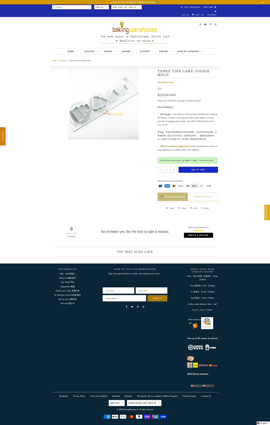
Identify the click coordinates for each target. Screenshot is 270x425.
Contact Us (206, 396)
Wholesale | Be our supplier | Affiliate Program (157, 396)
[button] (263, 423)
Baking (126, 51)
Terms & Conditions (98, 396)
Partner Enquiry (189, 396)
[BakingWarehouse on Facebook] (200, 24)
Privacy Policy (79, 396)
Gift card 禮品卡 (67, 303)
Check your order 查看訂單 (67, 291)
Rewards (116, 396)
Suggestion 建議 (67, 286)
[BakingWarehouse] (135, 33)
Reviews (128, 396)
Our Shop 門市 (67, 282)
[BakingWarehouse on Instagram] (215, 24)
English (100, 7)
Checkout (212, 15)
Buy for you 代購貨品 (67, 299)
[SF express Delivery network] (190, 361)
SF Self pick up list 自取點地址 (67, 295)
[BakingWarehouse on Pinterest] (210, 24)
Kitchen (145, 51)
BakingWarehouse (166, 82)
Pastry (108, 51)
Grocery (89, 51)
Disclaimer (63, 396)
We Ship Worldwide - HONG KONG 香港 (199, 7)
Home (71, 51)
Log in (185, 15)
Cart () (199, 15)
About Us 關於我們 (67, 278)
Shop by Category (188, 51)
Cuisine (164, 51)
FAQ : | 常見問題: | (67, 274)
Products (63, 61)
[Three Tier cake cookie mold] (103, 104)
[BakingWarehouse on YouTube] (205, 24)
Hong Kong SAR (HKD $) (125, 7)
